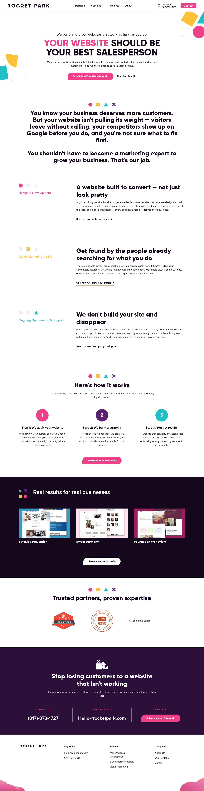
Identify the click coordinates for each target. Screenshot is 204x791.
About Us (160, 753)
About (128, 5)
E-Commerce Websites (121, 761)
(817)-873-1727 (168, 7)
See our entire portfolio (102, 561)
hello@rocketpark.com (76, 753)
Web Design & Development (117, 754)
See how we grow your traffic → (95, 283)
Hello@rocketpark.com (102, 718)
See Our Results (126, 76)
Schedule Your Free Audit (102, 460)
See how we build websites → (94, 219)
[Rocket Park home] (28, 6)
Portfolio (80, 5)
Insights (114, 5)
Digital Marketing (118, 766)
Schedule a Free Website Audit (90, 76)
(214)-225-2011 (72, 758)
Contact (188, 5)
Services (96, 5)
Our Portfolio (162, 758)
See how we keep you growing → (96, 346)
